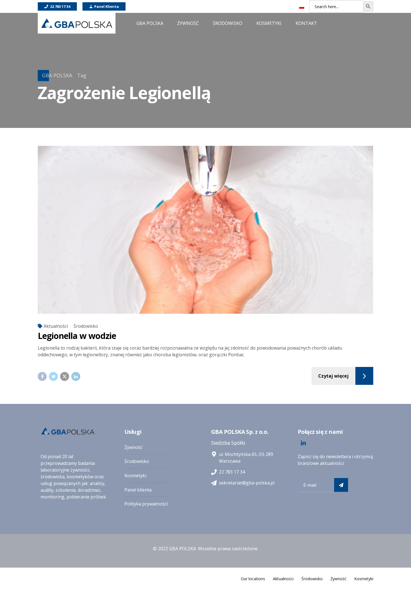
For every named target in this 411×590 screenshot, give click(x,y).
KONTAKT (306, 23)
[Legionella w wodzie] (205, 230)
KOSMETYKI (269, 23)
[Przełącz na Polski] (301, 6)
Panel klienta (138, 490)
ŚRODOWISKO (227, 23)
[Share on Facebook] (42, 376)
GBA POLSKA (57, 75)
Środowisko (86, 326)
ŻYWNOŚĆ (188, 23)
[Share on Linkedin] (75, 376)
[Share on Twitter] (53, 376)
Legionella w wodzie (77, 335)
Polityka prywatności (146, 504)
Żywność (133, 447)
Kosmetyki (135, 475)
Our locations (253, 578)
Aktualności (56, 326)
